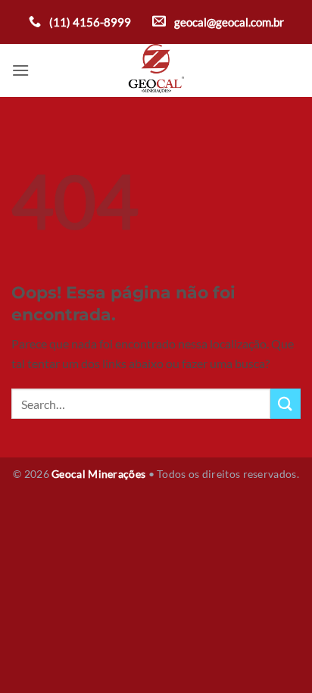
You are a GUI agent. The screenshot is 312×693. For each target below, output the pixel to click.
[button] (20, 70)
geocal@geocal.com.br (228, 22)
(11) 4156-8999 (89, 22)
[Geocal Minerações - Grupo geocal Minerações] (156, 70)
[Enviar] (285, 403)
